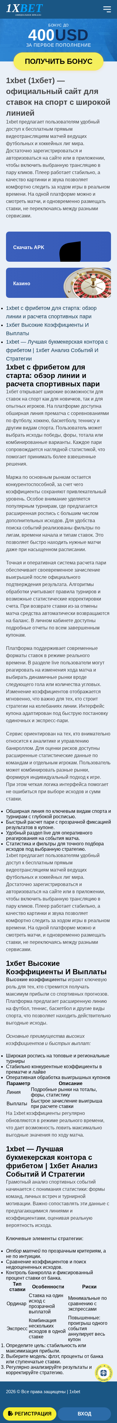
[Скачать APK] (58, 247)
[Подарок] (104, 1373)
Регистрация (33, 1413)
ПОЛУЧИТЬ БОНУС (58, 61)
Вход (84, 1413)
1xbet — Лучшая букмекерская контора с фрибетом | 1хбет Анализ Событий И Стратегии (57, 350)
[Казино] (58, 283)
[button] (103, 1391)
